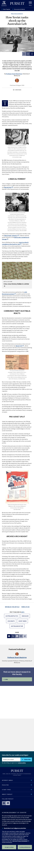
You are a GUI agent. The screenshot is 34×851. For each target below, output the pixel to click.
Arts (22, 612)
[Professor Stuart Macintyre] (17, 80)
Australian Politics (12, 616)
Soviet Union (22, 621)
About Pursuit (7, 794)
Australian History (17, 626)
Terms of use (25, 607)
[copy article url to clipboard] (25, 636)
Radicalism (25, 616)
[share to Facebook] (9, 636)
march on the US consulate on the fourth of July (15, 243)
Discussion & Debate (19, 9)
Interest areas (7, 780)
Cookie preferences (24, 847)
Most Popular (6, 9)
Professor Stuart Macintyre (14, 74)
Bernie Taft (19, 346)
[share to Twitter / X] (13, 636)
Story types (6, 789)
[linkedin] (8, 803)
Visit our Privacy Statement (19, 841)
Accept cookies (9, 847)
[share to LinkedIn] (17, 636)
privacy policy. (22, 763)
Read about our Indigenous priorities (15, 828)
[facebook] (4, 803)
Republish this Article (12, 607)
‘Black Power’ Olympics (10, 235)
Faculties (5, 785)
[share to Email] (21, 636)
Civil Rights (11, 621)
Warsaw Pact (8, 187)
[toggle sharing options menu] (32, 54)
